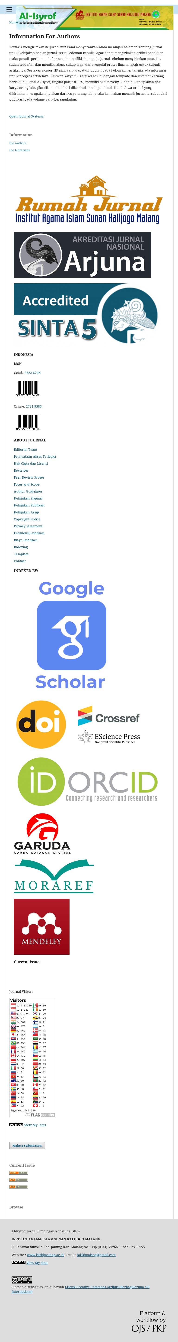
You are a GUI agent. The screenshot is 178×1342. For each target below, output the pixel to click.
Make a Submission (27, 1145)
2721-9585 (34, 406)
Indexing (21, 547)
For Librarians (19, 150)
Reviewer (21, 470)
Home (13, 22)
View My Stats (35, 1125)
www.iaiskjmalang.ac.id (45, 1255)
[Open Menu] (9, 9)
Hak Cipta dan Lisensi (31, 463)
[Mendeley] (42, 953)
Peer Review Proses (29, 477)
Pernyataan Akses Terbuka (35, 456)
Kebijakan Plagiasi (28, 498)
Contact (20, 561)
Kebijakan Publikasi (29, 505)
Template (21, 554)
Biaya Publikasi (25, 540)
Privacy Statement (28, 526)
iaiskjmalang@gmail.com (96, 1255)
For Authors (17, 143)
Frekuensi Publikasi (29, 533)
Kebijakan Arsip (26, 512)
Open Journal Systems (26, 116)
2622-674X (33, 372)
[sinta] (88, 345)
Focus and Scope (27, 484)
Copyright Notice (27, 519)
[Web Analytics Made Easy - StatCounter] (16, 1125)
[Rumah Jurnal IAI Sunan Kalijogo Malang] (89, 225)
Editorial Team (25, 449)
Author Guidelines (28, 491)
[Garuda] (43, 853)
